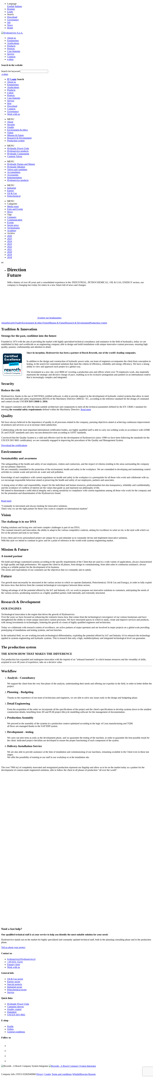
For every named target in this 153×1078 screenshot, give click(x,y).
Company (11, 217)
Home (10, 27)
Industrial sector (14, 987)
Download (12, 17)
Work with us (13, 967)
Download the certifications (14, 445)
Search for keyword (10, 71)
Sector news (13, 225)
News (10, 25)
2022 (9, 246)
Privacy (39, 1074)
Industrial (11, 188)
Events (10, 222)
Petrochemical (13, 196)
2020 (9, 252)
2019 (9, 254)
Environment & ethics (17, 130)
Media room (13, 206)
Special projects (14, 984)
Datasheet (11, 1012)
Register (11, 9)
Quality (10, 127)
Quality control (14, 1009)
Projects (11, 48)
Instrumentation (14, 177)
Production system (16, 140)
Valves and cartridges (17, 169)
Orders (10, 1029)
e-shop (10, 59)
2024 (9, 241)
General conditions (16, 1032)
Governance (13, 19)
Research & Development (19, 138)
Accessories (12, 175)
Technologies (13, 228)
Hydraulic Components (18, 153)
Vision (10, 132)
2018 (9, 257)
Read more (86, 409)
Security (11, 124)
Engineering (13, 40)
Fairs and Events (15, 209)
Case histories (13, 51)
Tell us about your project (13, 947)
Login (10, 11)
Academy (11, 230)
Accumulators (13, 172)
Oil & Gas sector (15, 979)
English (10, 6)
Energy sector (13, 981)
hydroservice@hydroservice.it (21, 959)
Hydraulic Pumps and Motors (21, 164)
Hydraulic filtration (16, 167)
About (10, 122)
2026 (9, 236)
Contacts (11, 56)
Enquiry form (13, 964)
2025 (9, 238)
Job (8, 22)
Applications (13, 43)
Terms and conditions (62, 1074)
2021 (9, 249)
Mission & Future (15, 135)
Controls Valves (14, 156)
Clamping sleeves (15, 1006)
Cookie (47, 1074)
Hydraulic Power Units (18, 148)
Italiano (18, 6)
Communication (14, 220)
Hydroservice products (18, 151)
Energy (10, 190)
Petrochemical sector (17, 989)
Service (10, 54)
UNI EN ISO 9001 (16, 1014)
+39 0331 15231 (15, 962)
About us (11, 38)
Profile (10, 1026)
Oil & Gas (12, 193)
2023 (9, 244)
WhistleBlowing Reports (84, 1074)
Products (11, 46)
